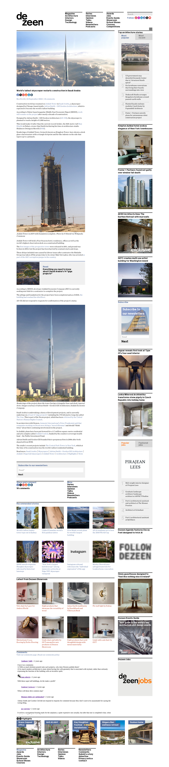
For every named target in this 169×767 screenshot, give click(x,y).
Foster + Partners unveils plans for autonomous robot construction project (136, 115)
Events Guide (113, 18)
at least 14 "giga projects (37, 415)
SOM (42, 128)
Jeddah (19, 454)
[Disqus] (66, 685)
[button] (150, 29)
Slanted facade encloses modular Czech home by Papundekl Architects (135, 106)
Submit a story (86, 754)
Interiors (69, 18)
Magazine (70, 14)
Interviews (91, 16)
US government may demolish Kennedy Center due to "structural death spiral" (135, 79)
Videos (89, 22)
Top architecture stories (130, 32)
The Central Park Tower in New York (60, 445)
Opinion (89, 18)
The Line (20, 417)
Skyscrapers (43, 451)
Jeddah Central (42, 433)
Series (89, 14)
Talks (88, 20)
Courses (110, 25)
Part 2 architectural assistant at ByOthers (137, 518)
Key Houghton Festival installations (81, 725)
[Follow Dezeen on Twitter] (147, 18)
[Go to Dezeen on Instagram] (138, 18)
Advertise (83, 756)
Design (68, 20)
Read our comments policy (48, 655)
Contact (83, 761)
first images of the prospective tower (35, 246)
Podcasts (90, 27)
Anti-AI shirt (52, 722)
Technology (71, 22)
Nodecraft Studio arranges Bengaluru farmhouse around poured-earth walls (137, 96)
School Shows (113, 22)
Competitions (113, 27)
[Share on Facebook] (18, 95)
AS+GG (64, 118)
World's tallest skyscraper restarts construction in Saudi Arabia (48, 91)
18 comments (49, 99)
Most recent (142, 37)
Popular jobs (125, 444)
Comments (84, 752)
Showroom (111, 20)
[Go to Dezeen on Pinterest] (136, 18)
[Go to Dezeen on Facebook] (144, 18)
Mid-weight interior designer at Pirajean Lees (137, 484)
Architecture (71, 16)
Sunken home (136, 722)
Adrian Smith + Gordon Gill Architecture (66, 451)
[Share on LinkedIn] (29, 95)
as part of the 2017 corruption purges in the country (51, 256)
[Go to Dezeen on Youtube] (150, 18)
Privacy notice (86, 758)
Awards (110, 14)
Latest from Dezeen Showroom (32, 579)
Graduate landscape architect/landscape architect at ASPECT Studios (136, 494)
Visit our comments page (27, 655)
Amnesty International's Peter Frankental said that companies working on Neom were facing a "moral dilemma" (49, 424)
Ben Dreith (21, 99)
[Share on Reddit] (26, 95)
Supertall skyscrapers (33, 454)
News (80, 454)
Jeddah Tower (51, 104)
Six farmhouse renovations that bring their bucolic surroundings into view (136, 87)
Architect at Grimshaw (134, 510)
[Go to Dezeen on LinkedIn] (141, 18)
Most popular (125, 37)
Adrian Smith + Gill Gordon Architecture (60, 106)
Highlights (72, 454)
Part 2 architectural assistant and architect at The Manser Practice (137, 503)
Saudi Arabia (64, 104)
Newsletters (92, 25)
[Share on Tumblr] (31, 95)
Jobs (108, 16)
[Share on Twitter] (20, 95)
